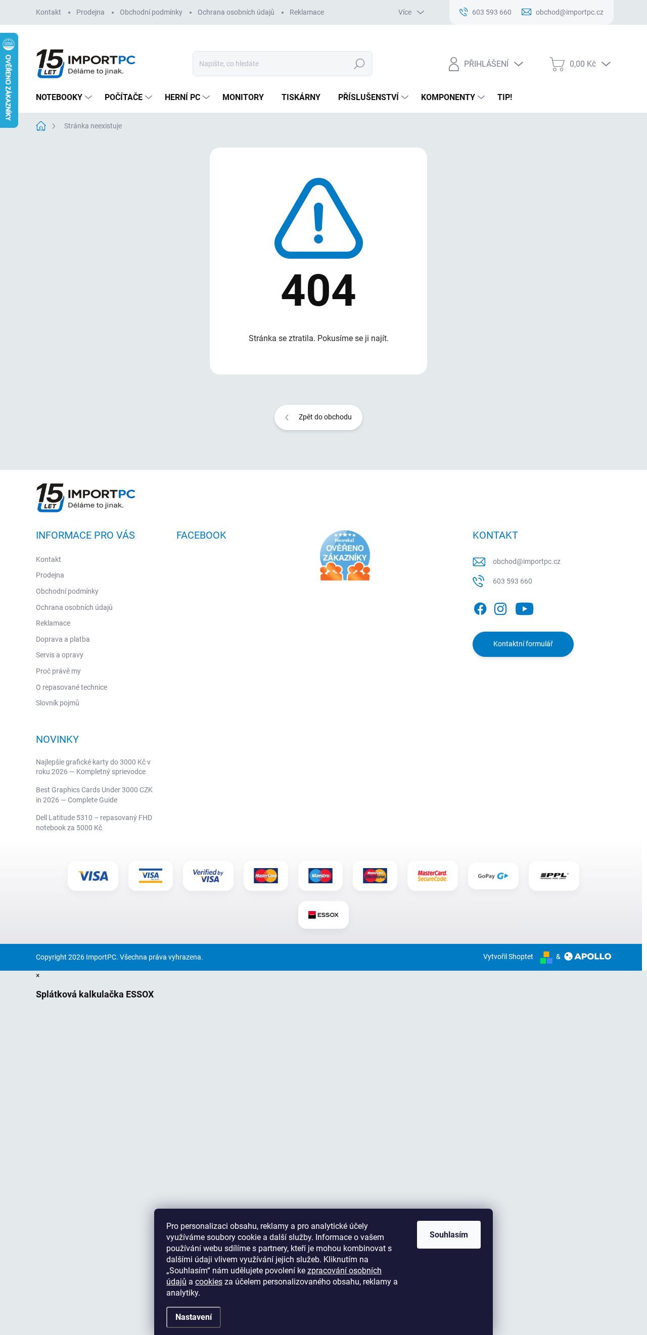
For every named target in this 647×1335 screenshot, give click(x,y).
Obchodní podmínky (151, 12)
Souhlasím (449, 1234)
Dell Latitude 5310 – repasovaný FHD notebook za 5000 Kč (94, 823)
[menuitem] (65, 97)
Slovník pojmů (57, 703)
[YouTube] (524, 606)
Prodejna (90, 12)
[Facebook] (480, 606)
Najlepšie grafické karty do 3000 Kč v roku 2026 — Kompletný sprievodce (93, 767)
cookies (208, 1281)
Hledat (359, 64)
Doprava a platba (63, 639)
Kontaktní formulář (523, 644)
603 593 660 (512, 581)
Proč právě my (58, 671)
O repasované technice (71, 687)
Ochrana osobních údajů (236, 12)
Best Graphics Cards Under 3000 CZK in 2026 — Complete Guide (94, 795)
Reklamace (307, 12)
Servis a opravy (59, 655)
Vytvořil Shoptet (508, 956)
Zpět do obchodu (325, 417)
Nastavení (193, 1317)
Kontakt (48, 12)
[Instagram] (500, 606)
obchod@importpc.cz (527, 561)
